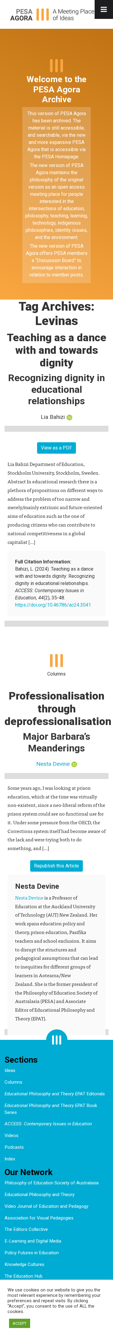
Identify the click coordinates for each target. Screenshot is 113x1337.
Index (10, 1159)
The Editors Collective (26, 1229)
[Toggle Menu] (104, 9)
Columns (13, 1082)
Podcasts (14, 1147)
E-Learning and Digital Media (33, 1241)
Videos (11, 1135)
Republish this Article (56, 866)
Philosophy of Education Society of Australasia (52, 1183)
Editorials (55, 1094)
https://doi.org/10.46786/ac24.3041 (53, 605)
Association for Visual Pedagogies (39, 1218)
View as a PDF (56, 448)
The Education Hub (23, 1276)
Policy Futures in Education (32, 1252)
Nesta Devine (53, 763)
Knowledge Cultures (24, 1264)
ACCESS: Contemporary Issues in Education (48, 1124)
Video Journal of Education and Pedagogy (46, 1206)
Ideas (10, 1070)
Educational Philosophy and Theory (39, 1194)
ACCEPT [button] (20, 1323)
